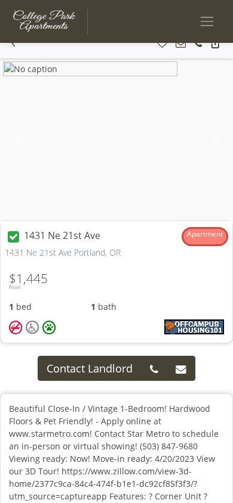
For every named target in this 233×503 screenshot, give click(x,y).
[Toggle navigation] (207, 21)
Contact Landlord (90, 368)
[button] (13, 44)
